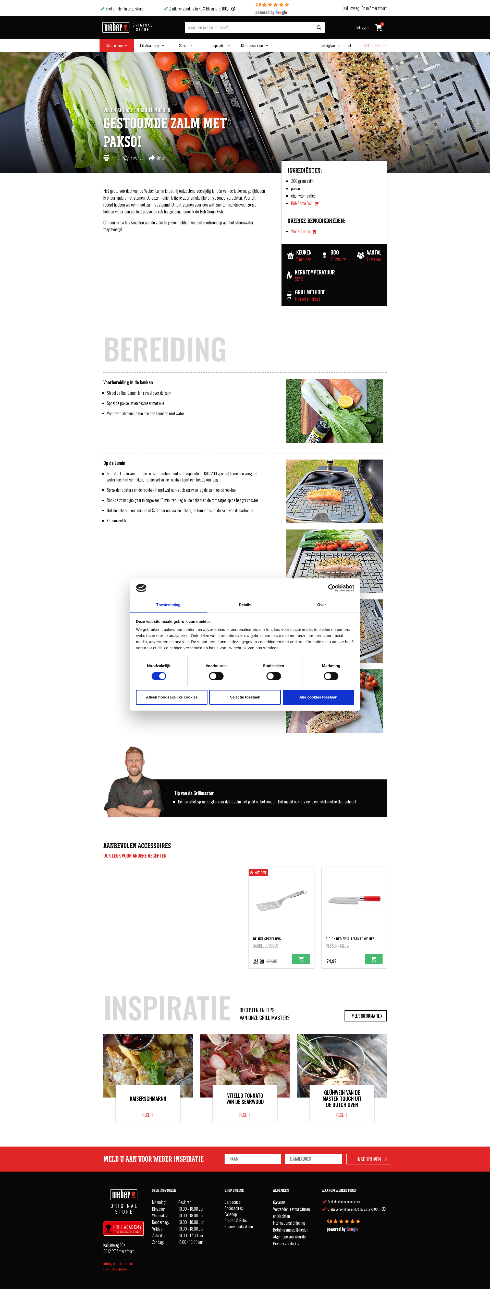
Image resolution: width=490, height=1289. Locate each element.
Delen (161, 158)
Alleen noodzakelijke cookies (172, 697)
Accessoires (234, 1208)
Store (183, 45)
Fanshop (231, 1214)
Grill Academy (149, 45)
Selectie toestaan (245, 697)
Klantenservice (252, 45)
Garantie (279, 1202)
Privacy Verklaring (286, 1244)
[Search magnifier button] (319, 27)
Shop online (114, 45)
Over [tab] (321, 605)
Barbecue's (233, 1202)
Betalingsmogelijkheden (290, 1230)
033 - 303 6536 (115, 1270)
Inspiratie (218, 45)
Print (115, 158)
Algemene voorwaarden (290, 1237)
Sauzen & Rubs (236, 1221)
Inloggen (363, 28)
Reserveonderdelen (239, 1227)
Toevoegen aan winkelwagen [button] (301, 959)
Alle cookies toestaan (318, 697)
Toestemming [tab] (168, 605)
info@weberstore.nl (118, 1263)
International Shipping (289, 1223)
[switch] (216, 676)
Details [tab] (245, 605)
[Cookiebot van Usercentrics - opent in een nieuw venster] (332, 588)
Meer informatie (365, 1016)
